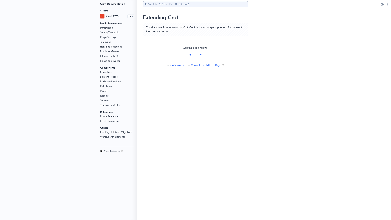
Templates (105, 41)
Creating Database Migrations (116, 132)
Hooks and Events (110, 60)
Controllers (105, 72)
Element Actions (109, 76)
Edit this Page (215, 65)
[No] (201, 54)
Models (104, 91)
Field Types (106, 86)
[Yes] (190, 54)
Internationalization (110, 56)
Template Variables (110, 105)
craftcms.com (177, 65)
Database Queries (110, 51)
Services (104, 100)
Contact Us (197, 65)
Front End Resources (111, 46)
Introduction (106, 27)
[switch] (384, 4)
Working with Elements (112, 136)
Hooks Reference (109, 116)
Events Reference (109, 121)
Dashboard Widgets (110, 81)
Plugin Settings (108, 37)
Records (104, 95)
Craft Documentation (112, 3)
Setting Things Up (109, 32)
